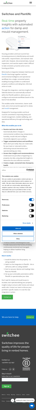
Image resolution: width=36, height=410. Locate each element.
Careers (28, 394)
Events (23, 394)
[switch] (31, 205)
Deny (18, 238)
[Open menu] (30, 3)
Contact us (7, 297)
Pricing (8, 394)
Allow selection (18, 233)
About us (3, 394)
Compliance (8, 401)
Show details (27, 223)
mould (7, 108)
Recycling (13, 394)
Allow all (18, 228)
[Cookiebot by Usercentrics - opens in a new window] (26, 170)
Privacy (3, 401)
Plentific (4, 74)
